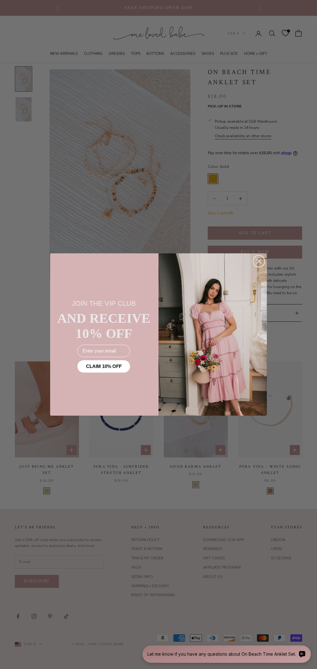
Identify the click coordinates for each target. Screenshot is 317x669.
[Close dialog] (259, 261)
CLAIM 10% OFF (104, 366)
